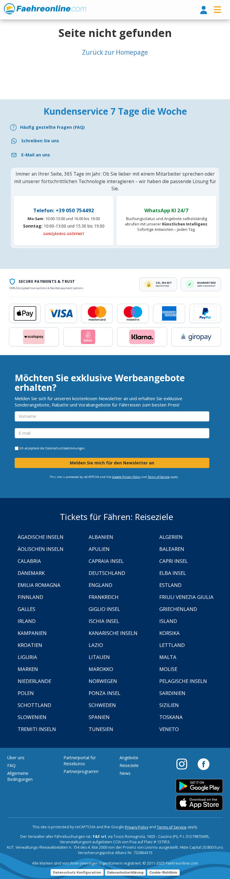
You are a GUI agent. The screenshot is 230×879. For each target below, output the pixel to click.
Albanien (101, 536)
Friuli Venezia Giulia (186, 597)
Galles (26, 609)
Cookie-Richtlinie (163, 872)
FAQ (11, 765)
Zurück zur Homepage (115, 52)
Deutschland (107, 572)
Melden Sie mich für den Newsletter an (112, 463)
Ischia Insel (104, 621)
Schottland (34, 705)
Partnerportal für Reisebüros (79, 760)
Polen (26, 693)
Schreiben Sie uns (40, 140)
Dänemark (31, 572)
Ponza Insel (104, 693)
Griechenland (178, 609)
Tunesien (101, 729)
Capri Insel (173, 560)
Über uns (16, 757)
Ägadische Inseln (40, 536)
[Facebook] (203, 764)
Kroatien (30, 645)
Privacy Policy (136, 827)
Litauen (99, 657)
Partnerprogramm (81, 771)
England (100, 584)
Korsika (169, 633)
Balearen (171, 548)
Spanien (99, 717)
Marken (28, 669)
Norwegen (103, 681)
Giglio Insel (104, 609)
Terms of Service (159, 477)
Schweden (102, 705)
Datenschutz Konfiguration (77, 872)
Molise (168, 669)
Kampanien (32, 633)
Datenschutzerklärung (125, 872)
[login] (204, 10)
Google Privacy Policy (126, 477)
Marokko (101, 669)
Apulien (99, 548)
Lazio (96, 645)
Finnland (30, 597)
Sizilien (169, 705)
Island (168, 621)
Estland (170, 584)
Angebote (128, 757)
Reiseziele (129, 765)
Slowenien (32, 717)
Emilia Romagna (39, 584)
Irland (27, 621)
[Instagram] (185, 764)
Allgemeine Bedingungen (20, 776)
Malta (167, 657)
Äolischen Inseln (40, 548)
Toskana (171, 717)
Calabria (29, 560)
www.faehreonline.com (45, 9)
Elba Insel (172, 572)
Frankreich (104, 597)
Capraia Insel (106, 560)
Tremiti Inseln (37, 729)
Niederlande (34, 681)
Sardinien (172, 693)
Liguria (27, 657)
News (125, 773)
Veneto (169, 729)
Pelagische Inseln (183, 681)
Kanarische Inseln (113, 633)
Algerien (171, 536)
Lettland (172, 645)
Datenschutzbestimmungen (65, 448)
